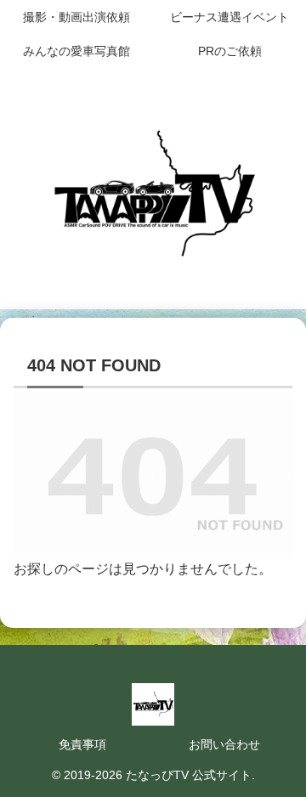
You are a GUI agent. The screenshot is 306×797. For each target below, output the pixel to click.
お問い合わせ (224, 744)
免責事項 (82, 744)
